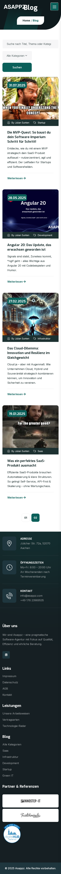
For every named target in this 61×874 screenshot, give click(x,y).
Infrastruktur (44, 338)
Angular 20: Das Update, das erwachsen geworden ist (29, 247)
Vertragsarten (10, 719)
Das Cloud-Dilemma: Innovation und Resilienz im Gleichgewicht (28, 353)
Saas (40, 451)
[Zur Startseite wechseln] (14, 6)
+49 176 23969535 (32, 600)
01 (25, 517)
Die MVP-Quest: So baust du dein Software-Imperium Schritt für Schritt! (29, 137)
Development (45, 235)
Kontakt (7, 694)
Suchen (17, 67)
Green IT (8, 775)
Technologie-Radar (14, 726)
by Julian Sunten (20, 122)
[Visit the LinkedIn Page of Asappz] (6, 655)
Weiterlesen (15, 178)
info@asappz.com (31, 595)
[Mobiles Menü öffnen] (54, 6)
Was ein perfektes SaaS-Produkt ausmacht (26, 463)
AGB (5, 688)
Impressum (9, 676)
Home (26, 20)
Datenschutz (10, 682)
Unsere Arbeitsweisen (16, 713)
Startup (41, 122)
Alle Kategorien (11, 744)
